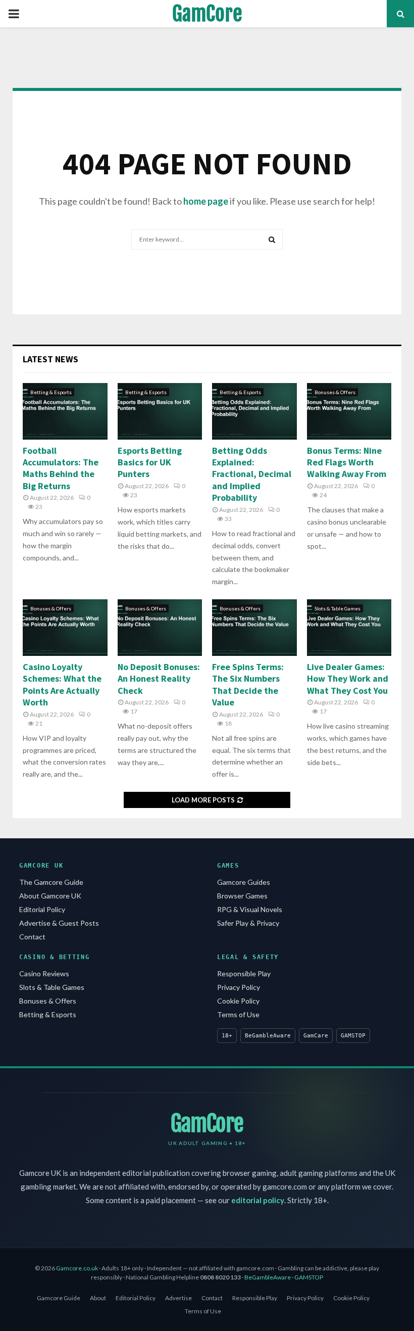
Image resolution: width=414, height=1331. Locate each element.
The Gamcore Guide (51, 882)
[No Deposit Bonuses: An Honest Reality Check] (160, 627)
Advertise (178, 1298)
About (98, 1298)
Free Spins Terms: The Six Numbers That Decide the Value (248, 684)
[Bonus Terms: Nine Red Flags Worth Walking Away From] (349, 411)
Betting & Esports (51, 392)
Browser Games (242, 895)
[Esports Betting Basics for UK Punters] (160, 411)
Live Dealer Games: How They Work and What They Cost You (347, 678)
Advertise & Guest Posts (59, 923)
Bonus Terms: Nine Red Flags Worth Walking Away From (346, 462)
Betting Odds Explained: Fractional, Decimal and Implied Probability (251, 474)
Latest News (50, 359)
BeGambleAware (267, 1277)
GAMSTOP (308, 1277)
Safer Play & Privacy (248, 923)
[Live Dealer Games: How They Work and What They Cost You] (349, 627)
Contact (32, 936)
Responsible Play (244, 973)
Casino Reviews (44, 973)
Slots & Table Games (337, 608)
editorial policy (257, 1200)
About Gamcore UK (50, 895)
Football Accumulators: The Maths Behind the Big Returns (60, 468)
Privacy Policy (238, 987)
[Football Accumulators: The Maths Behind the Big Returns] (65, 411)
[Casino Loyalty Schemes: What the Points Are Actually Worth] (65, 627)
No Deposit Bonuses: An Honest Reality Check (159, 678)
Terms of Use (238, 1014)
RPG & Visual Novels (249, 909)
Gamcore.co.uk (77, 1268)
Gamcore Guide (58, 1298)
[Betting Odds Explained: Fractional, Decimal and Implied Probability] (254, 411)
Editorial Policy (42, 909)
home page (205, 201)
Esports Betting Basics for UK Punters (150, 462)
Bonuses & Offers (335, 392)
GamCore (207, 13)
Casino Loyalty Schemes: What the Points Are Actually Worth (62, 684)
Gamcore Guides (243, 882)
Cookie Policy (238, 1000)
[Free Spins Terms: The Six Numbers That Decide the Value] (254, 627)
